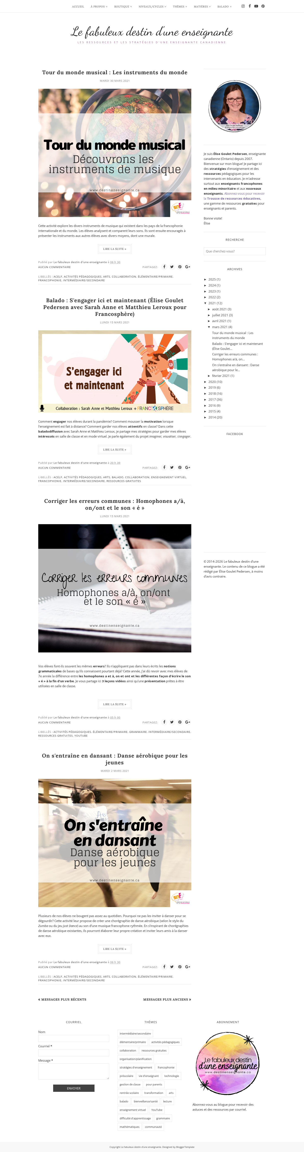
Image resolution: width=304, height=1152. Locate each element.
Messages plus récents (63, 999)
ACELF (58, 276)
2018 (212, 393)
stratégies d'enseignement (136, 1067)
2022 (212, 297)
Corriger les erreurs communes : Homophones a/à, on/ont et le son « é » (114, 504)
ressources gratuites (124, 481)
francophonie (49, 280)
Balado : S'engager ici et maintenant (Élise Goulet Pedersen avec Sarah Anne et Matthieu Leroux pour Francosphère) (115, 307)
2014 (212, 417)
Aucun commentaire (54, 267)
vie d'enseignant (149, 1076)
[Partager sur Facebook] (164, 267)
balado (117, 477)
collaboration (124, 276)
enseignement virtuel (168, 477)
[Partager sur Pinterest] (180, 267)
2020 (212, 382)
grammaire (138, 732)
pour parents (154, 1084)
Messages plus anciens (165, 999)
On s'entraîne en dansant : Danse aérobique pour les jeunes (115, 759)
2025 (212, 279)
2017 (212, 399)
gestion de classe (130, 1084)
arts (106, 276)
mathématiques (129, 1127)
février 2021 (221, 376)
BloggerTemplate (185, 1146)
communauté (153, 1127)
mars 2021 (220, 327)
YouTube (81, 735)
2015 (212, 411)
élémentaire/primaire (155, 276)
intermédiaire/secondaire (84, 280)
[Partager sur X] (172, 267)
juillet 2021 (220, 315)
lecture (167, 1101)
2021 (212, 303)
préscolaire (126, 1076)
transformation (153, 1093)
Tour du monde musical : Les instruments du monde (115, 72)
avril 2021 (219, 321)
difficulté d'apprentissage (135, 1118)
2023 (212, 291)
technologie (171, 1076)
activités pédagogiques (83, 276)
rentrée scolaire (129, 1093)
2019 (212, 387)
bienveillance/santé (146, 1101)
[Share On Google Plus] (187, 267)
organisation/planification (136, 1059)
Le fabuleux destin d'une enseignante (152, 31)
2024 (212, 285)
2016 (212, 405)
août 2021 (219, 309)
